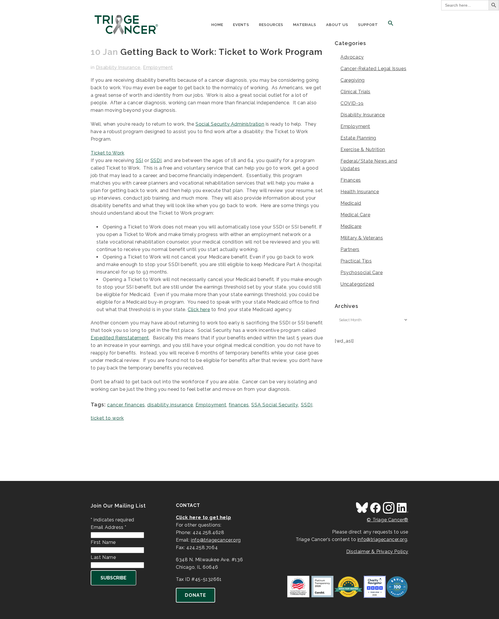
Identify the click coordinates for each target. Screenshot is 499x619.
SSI (139, 160)
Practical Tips (356, 261)
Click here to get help (203, 517)
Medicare (351, 226)
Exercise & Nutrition (362, 149)
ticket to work (107, 418)
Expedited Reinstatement (120, 338)
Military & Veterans (361, 238)
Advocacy (352, 57)
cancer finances (126, 405)
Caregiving (352, 80)
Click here (199, 309)
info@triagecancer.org (216, 540)
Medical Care (355, 215)
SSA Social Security (274, 405)
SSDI (155, 160)
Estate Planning (358, 138)
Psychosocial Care (361, 272)
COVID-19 (352, 103)
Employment (158, 67)
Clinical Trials (355, 91)
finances (239, 405)
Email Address (108, 527)
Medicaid (350, 203)
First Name (103, 542)
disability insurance (170, 405)
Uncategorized (357, 284)
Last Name (103, 557)
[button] (391, 24)
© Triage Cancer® (387, 520)
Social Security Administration (229, 124)
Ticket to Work (107, 153)
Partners (350, 249)
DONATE (195, 595)
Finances (350, 180)
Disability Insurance (118, 67)
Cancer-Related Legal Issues (373, 68)
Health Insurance (359, 191)
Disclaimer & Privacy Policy (377, 551)
